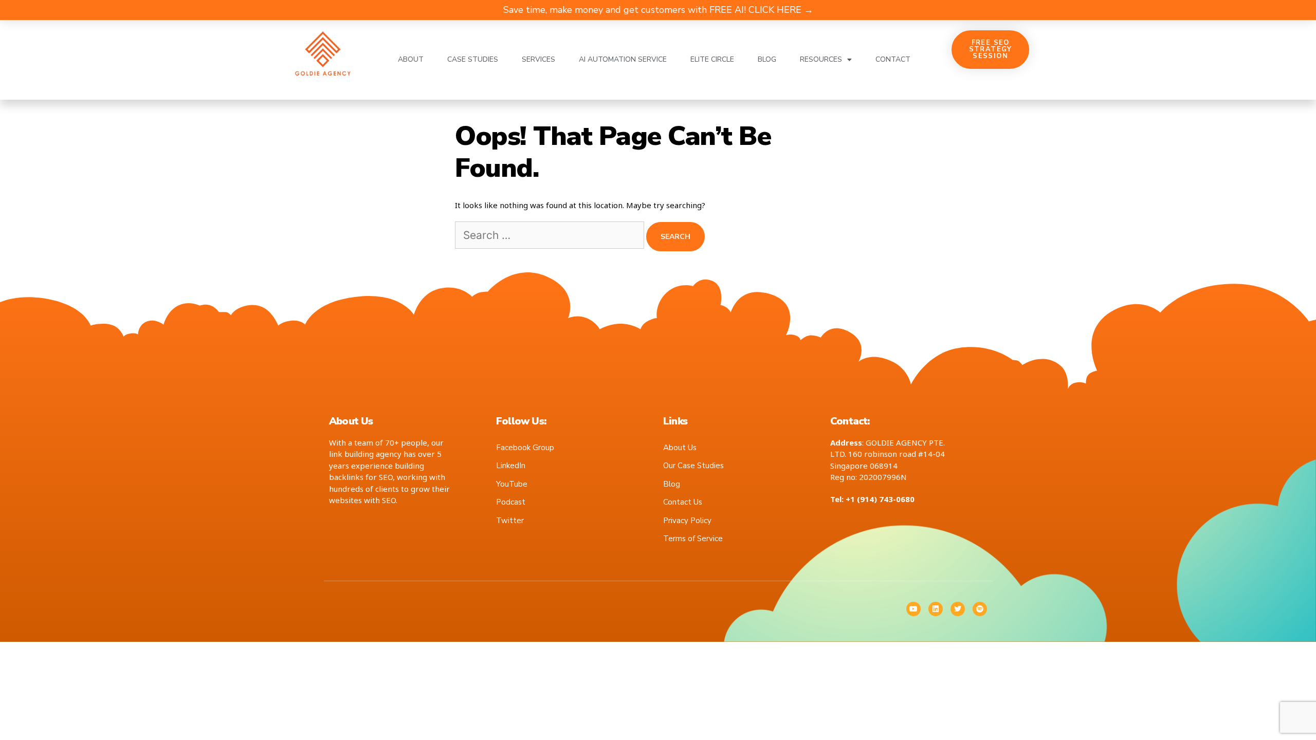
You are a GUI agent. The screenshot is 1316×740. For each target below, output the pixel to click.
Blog (767, 59)
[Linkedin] (935, 609)
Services (538, 59)
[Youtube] (913, 609)
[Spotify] (980, 609)
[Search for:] (550, 236)
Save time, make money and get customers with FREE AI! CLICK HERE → (658, 10)
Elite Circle (712, 59)
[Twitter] (958, 609)
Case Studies (472, 59)
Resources (821, 59)
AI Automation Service (623, 59)
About (411, 59)
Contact (892, 59)
